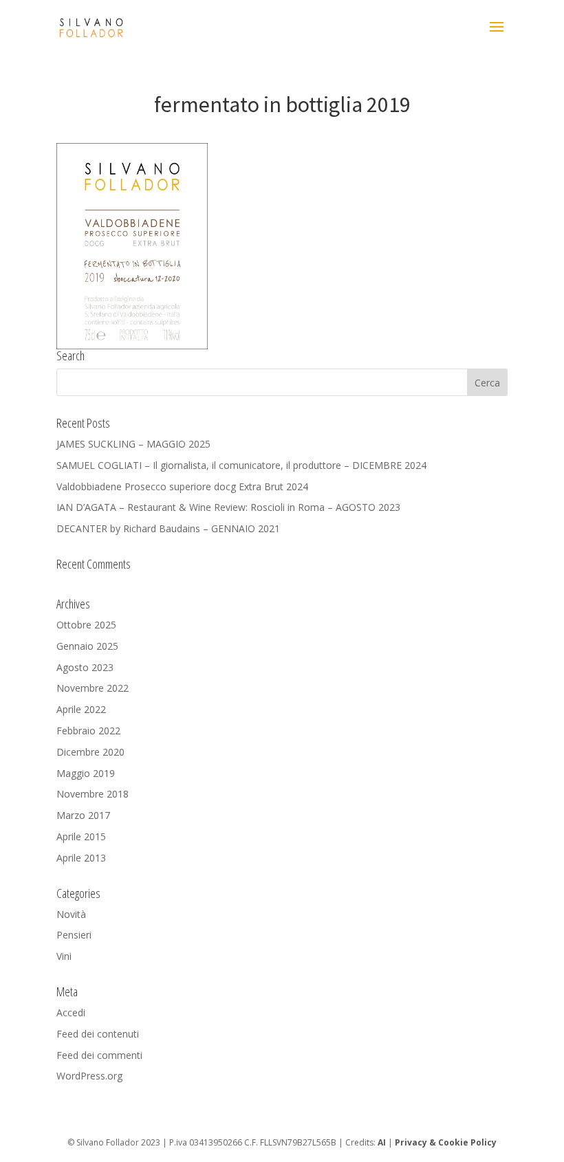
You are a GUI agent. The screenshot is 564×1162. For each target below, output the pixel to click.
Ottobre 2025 (86, 624)
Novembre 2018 (92, 793)
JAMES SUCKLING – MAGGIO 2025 (133, 443)
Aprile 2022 (81, 709)
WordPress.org (89, 1075)
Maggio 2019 (85, 773)
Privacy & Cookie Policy (446, 1142)
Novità (71, 914)
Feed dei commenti (99, 1055)
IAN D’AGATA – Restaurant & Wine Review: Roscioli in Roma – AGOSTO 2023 (228, 507)
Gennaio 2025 (87, 646)
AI (382, 1142)
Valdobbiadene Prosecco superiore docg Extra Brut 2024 (182, 486)
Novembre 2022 (92, 687)
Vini (64, 956)
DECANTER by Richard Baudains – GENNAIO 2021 (168, 528)
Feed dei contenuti (97, 1033)
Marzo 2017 (83, 815)
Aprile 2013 (81, 857)
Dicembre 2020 (90, 751)
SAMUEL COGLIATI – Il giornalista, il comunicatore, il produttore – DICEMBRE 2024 (241, 465)
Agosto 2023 (84, 667)
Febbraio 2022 (88, 730)
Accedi (70, 1012)
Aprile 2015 (81, 836)
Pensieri (73, 934)
